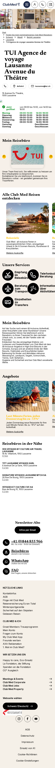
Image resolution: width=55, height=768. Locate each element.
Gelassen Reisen (11, 613)
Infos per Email (27, 530)
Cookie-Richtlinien (27, 754)
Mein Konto (9, 630)
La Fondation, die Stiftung (16, 663)
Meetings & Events (13, 679)
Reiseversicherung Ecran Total (19, 603)
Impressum (28, 742)
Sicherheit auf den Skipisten (18, 610)
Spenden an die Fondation (17, 667)
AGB (5, 596)
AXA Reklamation (12, 643)
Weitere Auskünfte (14, 253)
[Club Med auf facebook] (27, 718)
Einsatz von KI (27, 748)
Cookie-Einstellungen (27, 760)
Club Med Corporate (14, 682)
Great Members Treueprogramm (20, 626)
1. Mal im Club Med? (13, 647)
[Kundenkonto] (34, 4)
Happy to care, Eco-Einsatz (17, 660)
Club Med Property (13, 689)
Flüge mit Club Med (13, 600)
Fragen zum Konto (13, 633)
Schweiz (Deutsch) (17, 706)
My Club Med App (12, 637)
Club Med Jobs (11, 686)
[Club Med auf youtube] (36, 718)
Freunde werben (12, 640)
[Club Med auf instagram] (19, 718)
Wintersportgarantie (13, 607)
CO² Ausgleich (10, 670)
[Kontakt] (42, 4)
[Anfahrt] (27, 101)
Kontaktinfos (9, 593)
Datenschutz (27, 735)
